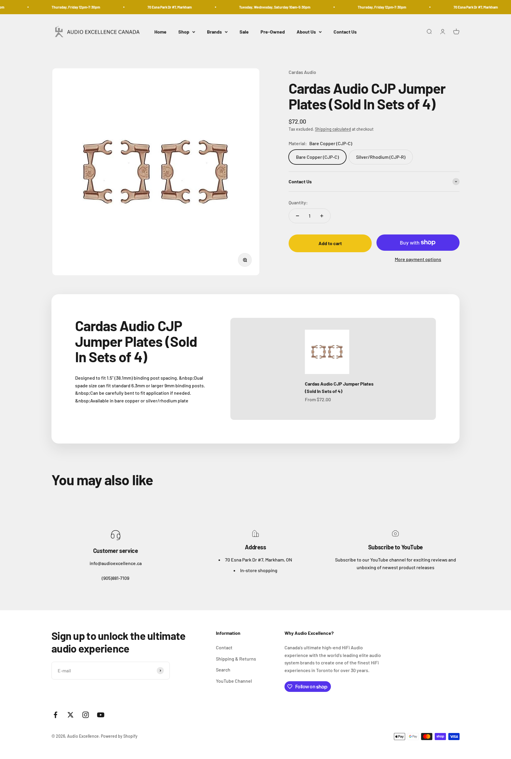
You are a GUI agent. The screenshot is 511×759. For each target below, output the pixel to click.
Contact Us (345, 32)
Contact (224, 647)
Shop (183, 32)
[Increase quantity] (321, 216)
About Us (306, 32)
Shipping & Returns (236, 658)
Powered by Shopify (119, 736)
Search (223, 669)
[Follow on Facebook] (55, 715)
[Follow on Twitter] (71, 715)
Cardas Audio (302, 72)
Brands (214, 32)
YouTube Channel (234, 681)
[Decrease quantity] (297, 216)
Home (160, 32)
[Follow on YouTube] (101, 715)
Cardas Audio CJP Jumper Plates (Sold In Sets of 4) (339, 387)
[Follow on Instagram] (86, 715)
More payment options (418, 259)
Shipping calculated (333, 129)
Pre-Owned (273, 32)
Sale (244, 32)
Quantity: (298, 202)
